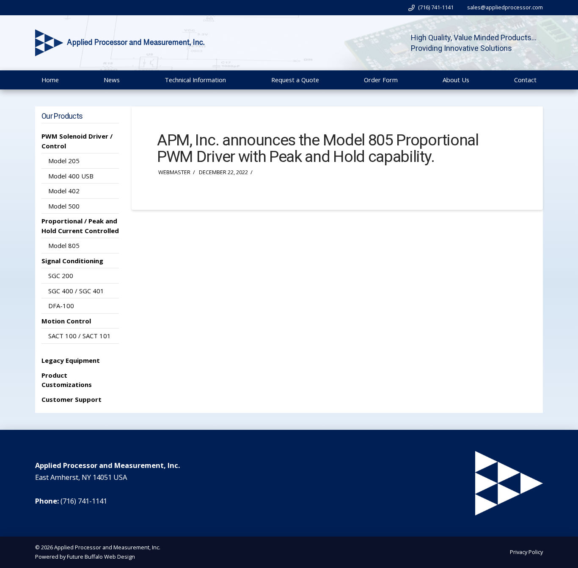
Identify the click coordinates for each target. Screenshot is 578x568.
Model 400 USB (71, 176)
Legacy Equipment (70, 360)
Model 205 (64, 160)
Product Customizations (66, 380)
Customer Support (71, 399)
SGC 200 (60, 275)
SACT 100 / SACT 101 (79, 335)
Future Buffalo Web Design (101, 556)
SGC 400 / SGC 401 (76, 291)
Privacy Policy (526, 552)
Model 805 (64, 245)
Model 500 (64, 206)
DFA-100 (61, 305)
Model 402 (64, 191)
